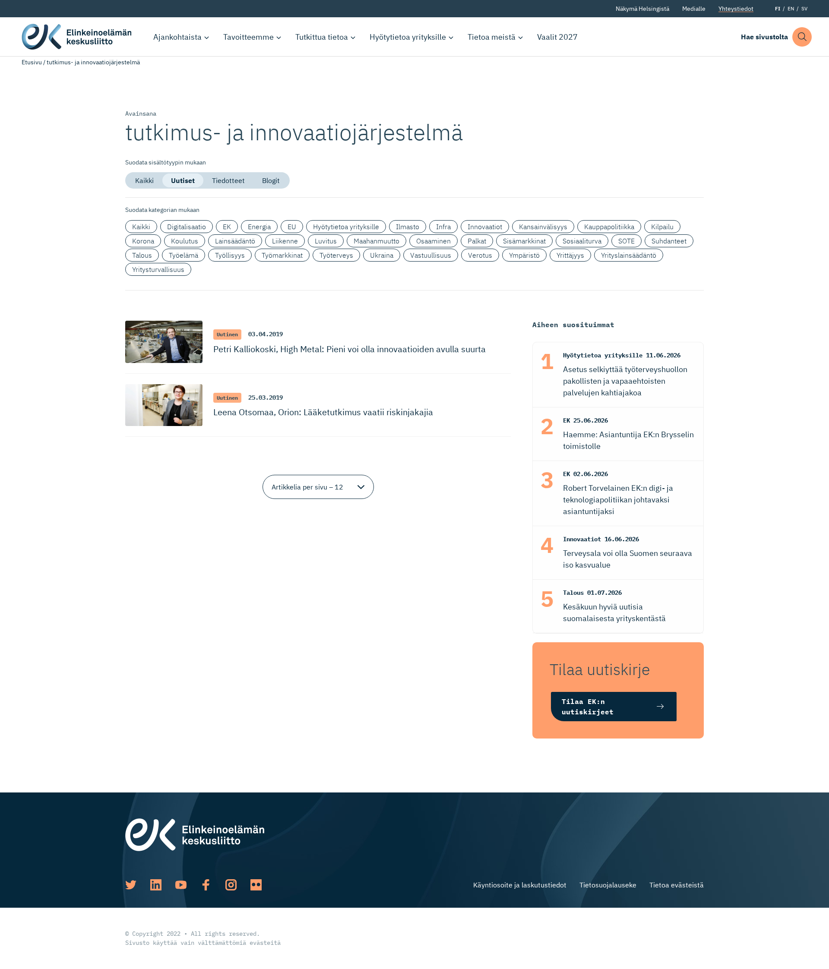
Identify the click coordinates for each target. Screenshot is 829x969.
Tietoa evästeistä (676, 885)
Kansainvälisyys (543, 226)
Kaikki (144, 180)
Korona (143, 241)
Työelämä (183, 255)
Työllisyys (230, 255)
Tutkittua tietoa (321, 37)
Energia (259, 226)
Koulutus (184, 241)
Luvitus (326, 241)
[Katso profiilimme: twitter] (131, 885)
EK (227, 226)
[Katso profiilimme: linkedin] (156, 885)
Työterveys (336, 255)
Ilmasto (407, 226)
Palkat (477, 241)
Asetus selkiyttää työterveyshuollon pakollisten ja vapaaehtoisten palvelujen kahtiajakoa (625, 381)
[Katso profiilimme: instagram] (231, 885)
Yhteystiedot (735, 9)
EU (292, 226)
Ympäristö (524, 255)
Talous (142, 255)
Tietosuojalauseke (607, 885)
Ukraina (381, 255)
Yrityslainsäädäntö (628, 255)
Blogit (271, 180)
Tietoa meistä (492, 37)
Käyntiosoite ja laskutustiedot (519, 885)
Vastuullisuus (430, 255)
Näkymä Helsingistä (642, 9)
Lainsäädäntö (235, 241)
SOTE (626, 241)
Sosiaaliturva (582, 241)
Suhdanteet (669, 241)
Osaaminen (433, 241)
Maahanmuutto (376, 241)
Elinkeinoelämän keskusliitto (78, 37)
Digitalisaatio (186, 226)
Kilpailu (662, 226)
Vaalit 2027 (557, 37)
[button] (802, 37)
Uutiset (183, 180)
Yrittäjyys (570, 255)
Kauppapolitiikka (609, 226)
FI (777, 8)
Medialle (694, 9)
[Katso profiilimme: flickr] (256, 885)
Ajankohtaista (177, 37)
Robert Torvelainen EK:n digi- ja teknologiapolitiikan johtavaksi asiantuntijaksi (618, 499)
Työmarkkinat (282, 255)
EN (791, 8)
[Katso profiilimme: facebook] (206, 885)
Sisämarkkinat (524, 241)
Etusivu (32, 62)
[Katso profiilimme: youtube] (181, 885)
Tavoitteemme (248, 37)
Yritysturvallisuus (158, 269)
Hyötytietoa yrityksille (408, 37)
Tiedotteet (228, 180)
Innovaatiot (485, 226)
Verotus (480, 255)
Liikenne (285, 241)
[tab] (144, 180)
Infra (443, 226)
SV (804, 8)
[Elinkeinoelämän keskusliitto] (194, 834)
